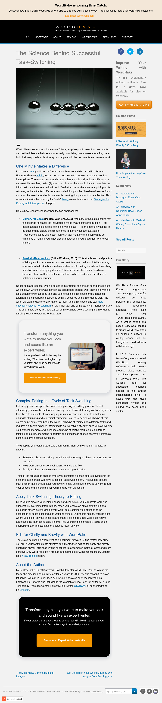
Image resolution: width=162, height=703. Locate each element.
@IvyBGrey (80, 586)
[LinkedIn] (156, 691)
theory (65, 199)
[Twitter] (149, 691)
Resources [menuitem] (109, 37)
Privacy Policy (97, 691)
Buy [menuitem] (27, 37)
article (39, 175)
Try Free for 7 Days (137, 104)
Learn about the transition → (81, 15)
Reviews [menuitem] (71, 37)
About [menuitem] (57, 37)
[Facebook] (143, 691)
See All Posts (125, 239)
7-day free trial (30, 555)
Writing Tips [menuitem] (89, 37)
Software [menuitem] (41, 37)
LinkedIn (24, 590)
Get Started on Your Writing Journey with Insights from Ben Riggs (89, 674)
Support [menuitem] (127, 37)
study (31, 171)
